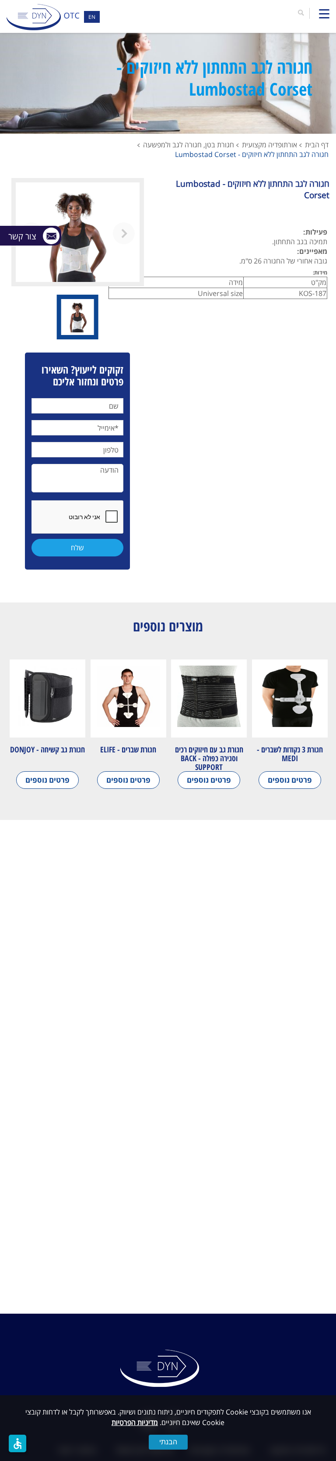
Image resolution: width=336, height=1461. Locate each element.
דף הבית (317, 144)
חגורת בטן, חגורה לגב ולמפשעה (188, 144)
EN (91, 17)
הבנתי (168, 1442)
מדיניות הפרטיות (135, 1422)
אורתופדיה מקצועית (269, 144)
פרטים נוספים (290, 780)
